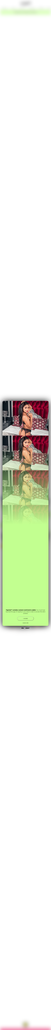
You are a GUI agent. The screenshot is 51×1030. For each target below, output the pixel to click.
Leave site (25, 623)
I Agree (25, 618)
